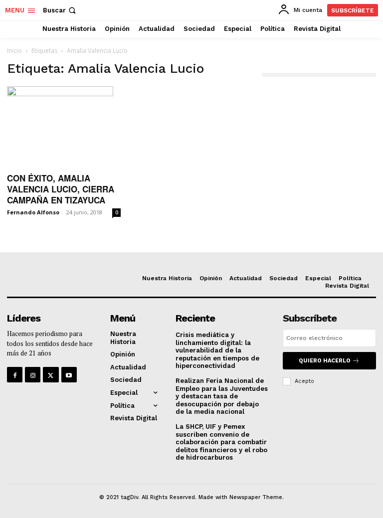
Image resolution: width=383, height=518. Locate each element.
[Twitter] (50, 374)
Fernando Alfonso (33, 212)
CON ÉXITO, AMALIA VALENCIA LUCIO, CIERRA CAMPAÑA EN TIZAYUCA (60, 189)
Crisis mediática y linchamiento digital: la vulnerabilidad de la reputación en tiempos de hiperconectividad (217, 350)
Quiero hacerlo (325, 360)
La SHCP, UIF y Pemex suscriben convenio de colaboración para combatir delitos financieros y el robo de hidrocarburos (221, 442)
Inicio (14, 50)
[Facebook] (14, 374)
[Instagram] (32, 374)
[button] (60, 10)
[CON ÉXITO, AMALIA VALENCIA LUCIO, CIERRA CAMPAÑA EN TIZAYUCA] (64, 126)
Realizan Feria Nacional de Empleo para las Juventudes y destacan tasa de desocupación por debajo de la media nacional (222, 396)
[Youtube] (69, 374)
